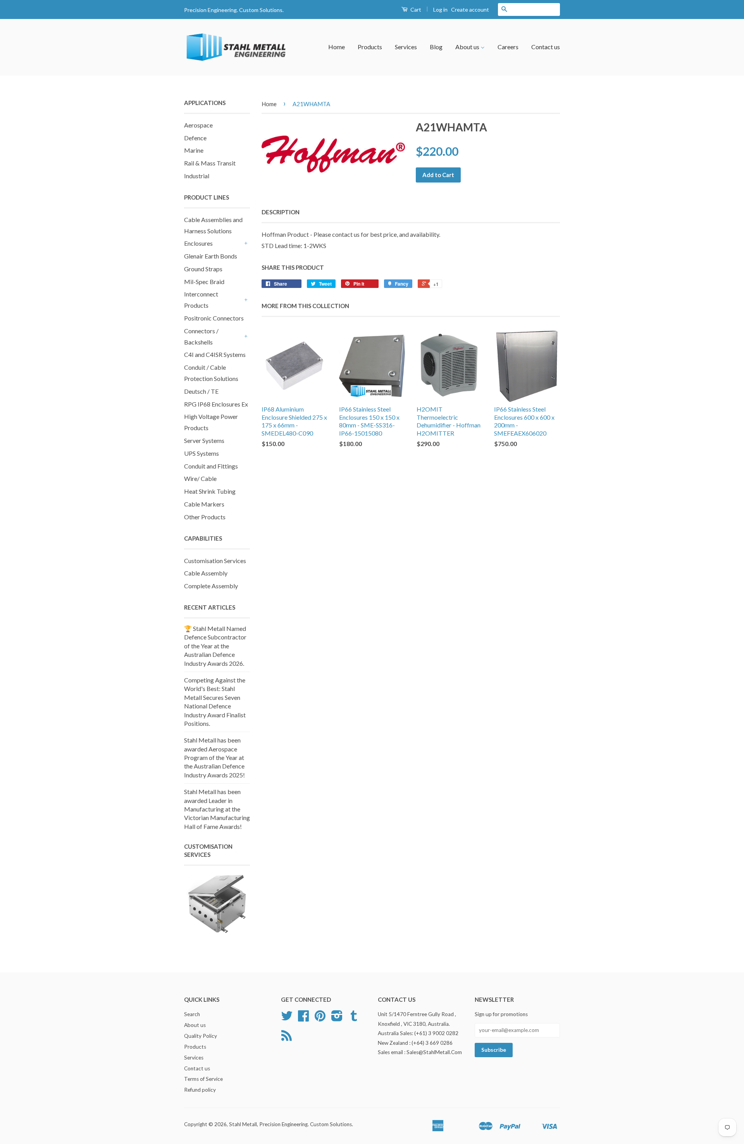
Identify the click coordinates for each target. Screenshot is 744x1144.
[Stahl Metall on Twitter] (287, 1018)
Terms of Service (203, 1079)
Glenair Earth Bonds (210, 256)
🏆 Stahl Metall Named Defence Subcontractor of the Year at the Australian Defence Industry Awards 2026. (215, 646)
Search (192, 1014)
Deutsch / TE (201, 391)
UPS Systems (201, 453)
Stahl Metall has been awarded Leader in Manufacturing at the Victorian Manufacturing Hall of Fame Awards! (217, 809)
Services (406, 46)
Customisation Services (215, 560)
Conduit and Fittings (211, 466)
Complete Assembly (211, 585)
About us (467, 46)
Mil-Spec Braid (204, 281)
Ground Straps (203, 268)
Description (281, 211)
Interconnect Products (201, 299)
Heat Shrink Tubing (210, 491)
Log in (440, 9)
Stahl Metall (243, 1124)
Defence (195, 137)
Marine (193, 150)
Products (370, 46)
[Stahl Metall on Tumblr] (354, 1018)
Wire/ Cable (200, 478)
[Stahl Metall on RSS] (286, 1038)
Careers (508, 46)
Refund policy (200, 1090)
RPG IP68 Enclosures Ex (216, 404)
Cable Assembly (205, 573)
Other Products (205, 516)
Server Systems (204, 440)
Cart (415, 9)
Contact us (545, 46)
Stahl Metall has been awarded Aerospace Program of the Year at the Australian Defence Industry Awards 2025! (214, 757)
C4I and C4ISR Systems (215, 354)
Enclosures (198, 243)
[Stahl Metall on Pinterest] (320, 1018)
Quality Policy (200, 1036)
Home (336, 46)
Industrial (196, 175)
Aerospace (198, 125)
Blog (436, 46)
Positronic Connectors (214, 318)
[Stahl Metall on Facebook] (303, 1018)
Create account (470, 9)
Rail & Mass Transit (210, 163)
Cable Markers (204, 504)
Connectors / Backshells (201, 336)
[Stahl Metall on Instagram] (337, 1018)
